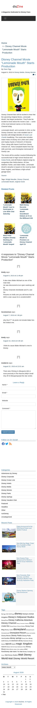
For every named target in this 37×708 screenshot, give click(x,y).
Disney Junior (9, 629)
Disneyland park (5, 633)
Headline (4, 507)
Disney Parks (6, 493)
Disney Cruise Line (8, 480)
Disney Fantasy (21, 626)
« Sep (3, 694)
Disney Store (25, 638)
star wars (13, 651)
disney (18, 613)
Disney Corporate (7, 477)
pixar (25, 649)
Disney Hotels (6, 483)
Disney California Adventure (20, 620)
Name (4, 385)
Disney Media (6, 487)
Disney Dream (13, 626)
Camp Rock (5, 160)
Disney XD (8, 640)
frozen (13, 644)
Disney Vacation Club (9, 500)
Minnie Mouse (9, 649)
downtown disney (17, 641)
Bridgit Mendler (11, 179)
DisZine (21, 702)
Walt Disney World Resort (21, 658)
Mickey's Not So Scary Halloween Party (16, 646)
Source (3, 175)
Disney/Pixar (4, 620)
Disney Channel (8, 623)
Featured (4, 503)
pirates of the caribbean (19, 649)
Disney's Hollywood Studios (21, 617)
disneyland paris (30, 629)
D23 (7, 614)
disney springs (15, 638)
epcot (8, 643)
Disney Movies (6, 490)
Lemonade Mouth (7, 182)
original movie (20, 182)
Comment (6, 408)
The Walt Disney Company (25, 651)
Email (4, 393)
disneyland (19, 629)
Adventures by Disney (9, 473)
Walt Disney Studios (11, 655)
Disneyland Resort (18, 633)
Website (5, 400)
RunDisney (5, 651)
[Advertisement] (18, 30)
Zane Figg (7, 69)
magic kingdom (24, 643)
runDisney (5, 513)
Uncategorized (6, 517)
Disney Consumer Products (23, 623)
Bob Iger (3, 614)
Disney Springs (6, 497)
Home (4, 43)
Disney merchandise (30, 633)
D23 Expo (11, 614)
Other (3, 510)
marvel (3, 647)
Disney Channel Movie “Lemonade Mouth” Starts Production (14, 49)
